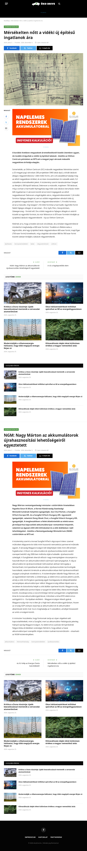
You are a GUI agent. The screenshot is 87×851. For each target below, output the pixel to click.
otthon (53, 244)
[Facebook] (6, 116)
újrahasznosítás (53, 642)
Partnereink (56, 837)
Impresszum (30, 837)
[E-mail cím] (6, 128)
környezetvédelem (21, 244)
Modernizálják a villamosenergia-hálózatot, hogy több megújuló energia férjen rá (21, 346)
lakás (32, 244)
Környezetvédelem (11, 27)
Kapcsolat (43, 837)
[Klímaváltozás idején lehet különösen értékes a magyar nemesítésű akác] (64, 329)
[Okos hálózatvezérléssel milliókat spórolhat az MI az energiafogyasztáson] (64, 293)
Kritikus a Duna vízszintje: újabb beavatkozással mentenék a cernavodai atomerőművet (22, 309)
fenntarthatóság (23, 642)
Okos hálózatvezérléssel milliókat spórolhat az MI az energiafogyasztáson (64, 308)
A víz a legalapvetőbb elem (58, 265)
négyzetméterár (43, 244)
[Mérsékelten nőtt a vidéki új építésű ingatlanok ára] (43, 79)
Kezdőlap (7, 21)
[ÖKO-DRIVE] (43, 3)
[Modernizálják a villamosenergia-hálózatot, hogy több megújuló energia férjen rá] (22, 329)
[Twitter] (6, 122)
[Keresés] (59, 3)
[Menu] (6, 3)
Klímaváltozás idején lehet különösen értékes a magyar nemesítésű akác (63, 344)
